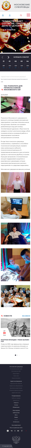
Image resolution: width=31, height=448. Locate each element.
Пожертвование (16, 395)
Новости (16, 402)
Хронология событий (16, 383)
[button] (15, 50)
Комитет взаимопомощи (16, 390)
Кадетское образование (16, 385)
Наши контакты (16, 378)
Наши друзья (16, 410)
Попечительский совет (16, 368)
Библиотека (16, 412)
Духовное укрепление (16, 388)
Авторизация (5, 15)
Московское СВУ (16, 371)
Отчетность (16, 421)
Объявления (16, 407)
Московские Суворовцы (22, 5)
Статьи (16, 405)
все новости (26, 315)
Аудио (16, 419)
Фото (16, 415)
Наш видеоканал (16, 425)
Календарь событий (21, 57)
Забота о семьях (16, 398)
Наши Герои (16, 373)
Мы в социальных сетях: (16, 427)
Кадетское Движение (16, 381)
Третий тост (16, 400)
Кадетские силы (16, 392)
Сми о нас (16, 375)
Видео (16, 417)
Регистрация (12, 15)
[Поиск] (21, 15)
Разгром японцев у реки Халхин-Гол (15, 340)
